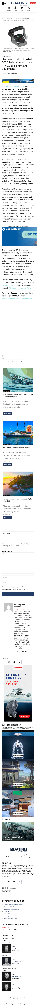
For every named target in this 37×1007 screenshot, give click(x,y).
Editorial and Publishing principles (13, 904)
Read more (7, 413)
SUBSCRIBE (6, 927)
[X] (12, 361)
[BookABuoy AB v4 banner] (18, 81)
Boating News (15, 18)
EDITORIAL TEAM (8, 938)
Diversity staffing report (10, 918)
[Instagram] (17, 651)
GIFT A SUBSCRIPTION (10, 929)
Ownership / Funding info (11, 907)
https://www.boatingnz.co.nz (22, 609)
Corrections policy (9, 911)
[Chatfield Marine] (18, 758)
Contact (4, 940)
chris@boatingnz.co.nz (18, 961)
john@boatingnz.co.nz (18, 949)
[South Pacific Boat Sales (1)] (18, 787)
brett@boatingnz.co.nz (18, 976)
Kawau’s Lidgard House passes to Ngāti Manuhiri (17, 500)
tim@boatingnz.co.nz (18, 987)
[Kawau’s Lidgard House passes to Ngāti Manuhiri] (18, 484)
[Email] (17, 361)
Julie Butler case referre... (12, 837)
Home (3, 18)
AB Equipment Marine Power (13, 86)
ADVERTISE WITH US (9, 968)
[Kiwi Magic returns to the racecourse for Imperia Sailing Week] (18, 380)
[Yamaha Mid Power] (18, 721)
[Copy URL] (21, 361)
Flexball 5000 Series (10, 285)
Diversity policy (8, 916)
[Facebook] (4, 361)
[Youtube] (25, 651)
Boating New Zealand (12, 73)
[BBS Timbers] (18, 816)
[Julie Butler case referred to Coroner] (18, 433)
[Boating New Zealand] (8, 627)
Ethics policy (7, 913)
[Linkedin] (8, 361)
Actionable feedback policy (11, 909)
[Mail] (23, 651)
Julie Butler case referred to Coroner (16, 448)
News (8, 18)
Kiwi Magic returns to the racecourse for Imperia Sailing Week (18, 395)
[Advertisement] (18, 322)
